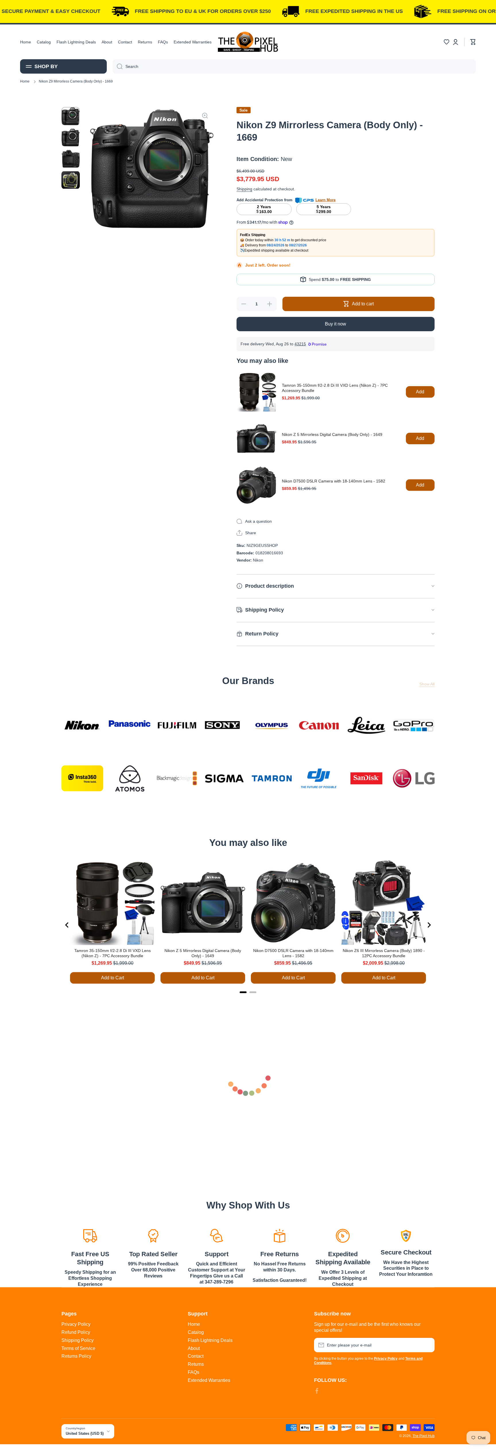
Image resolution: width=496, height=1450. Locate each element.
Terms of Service (78, 1348)
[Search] (118, 66)
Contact (196, 1356)
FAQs (193, 1372)
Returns (196, 1364)
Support (216, 1254)
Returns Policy (76, 1356)
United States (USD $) (85, 1433)
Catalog (196, 1332)
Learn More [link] (325, 200)
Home (25, 81)
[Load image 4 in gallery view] (70, 180)
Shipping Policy (77, 1340)
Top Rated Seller (153, 1254)
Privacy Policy (75, 1324)
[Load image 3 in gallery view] (70, 159)
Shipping (244, 189)
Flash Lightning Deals (210, 1340)
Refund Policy (75, 1332)
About (194, 1348)
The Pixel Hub (423, 1436)
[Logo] (248, 42)
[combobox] (294, 66)
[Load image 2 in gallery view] (70, 137)
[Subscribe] (427, 1345)
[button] (446, 42)
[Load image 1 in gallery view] (70, 116)
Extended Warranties (209, 1380)
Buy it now (335, 323)
